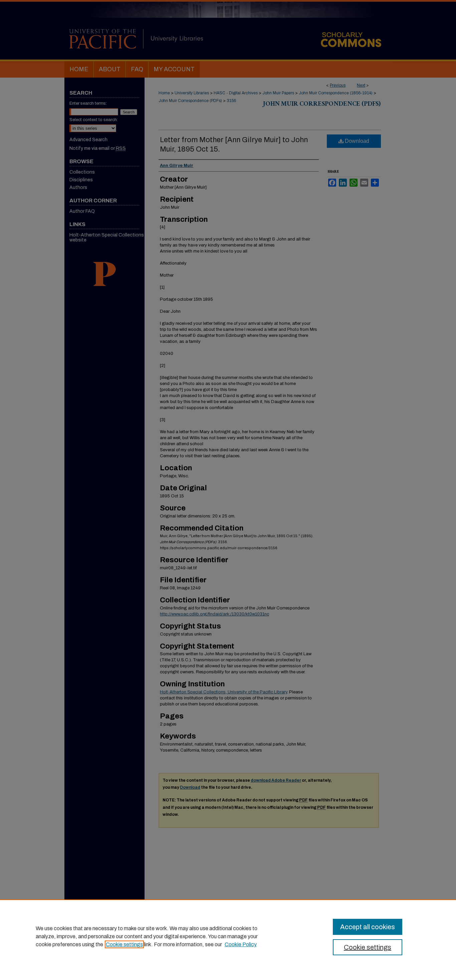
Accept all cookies (367, 927)
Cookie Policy (241, 944)
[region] (228, 936)
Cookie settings (124, 944)
